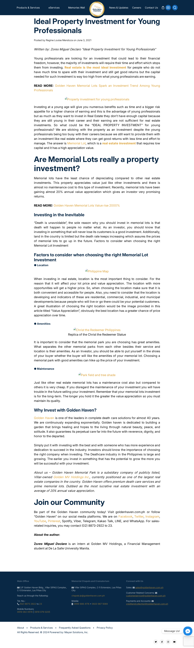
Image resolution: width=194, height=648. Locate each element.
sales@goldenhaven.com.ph (149, 587)
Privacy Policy (105, 627)
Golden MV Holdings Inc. (71, 477)
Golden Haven (44, 418)
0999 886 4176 (81, 604)
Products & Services (41, 627)
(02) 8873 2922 (28, 604)
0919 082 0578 (25, 612)
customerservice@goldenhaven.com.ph (146, 595)
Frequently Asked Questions (74, 627)
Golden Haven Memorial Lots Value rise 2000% (87, 205)
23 (40, 604)
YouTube (40, 521)
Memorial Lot (76, 143)
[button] (168, 7)
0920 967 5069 (100, 604)
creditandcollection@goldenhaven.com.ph (147, 604)
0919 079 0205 (42, 612)
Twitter (139, 516)
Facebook (125, 516)
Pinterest (54, 521)
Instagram (152, 516)
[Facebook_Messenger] (188, 631)
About (20, 627)
